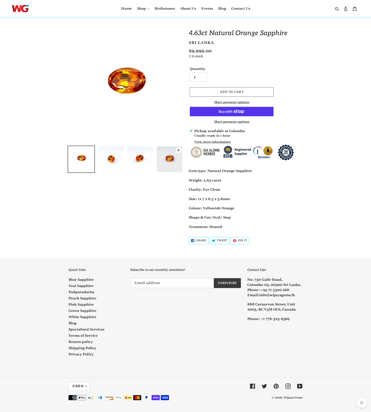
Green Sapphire (82, 311)
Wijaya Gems (293, 397)
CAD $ (78, 386)
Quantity (197, 69)
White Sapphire (82, 317)
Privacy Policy (81, 354)
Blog (72, 323)
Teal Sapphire (80, 286)
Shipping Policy (82, 348)
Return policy (80, 342)
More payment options (231, 102)
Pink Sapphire (81, 304)
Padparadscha (81, 292)
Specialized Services (86, 329)
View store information (212, 142)
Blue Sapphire (81, 280)
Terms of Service (83, 336)
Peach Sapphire (82, 298)
